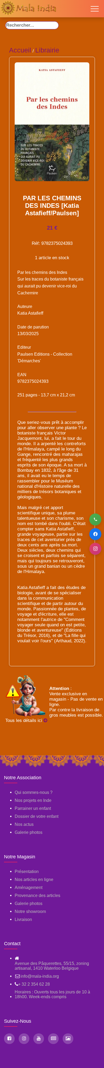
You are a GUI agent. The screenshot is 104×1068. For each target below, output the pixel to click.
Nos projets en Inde (33, 800)
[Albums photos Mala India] (68, 1038)
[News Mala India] (53, 1038)
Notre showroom (30, 911)
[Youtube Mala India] (38, 1038)
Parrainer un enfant (33, 808)
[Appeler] (95, 519)
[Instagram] (95, 549)
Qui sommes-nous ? (34, 792)
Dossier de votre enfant (36, 816)
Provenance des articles (37, 895)
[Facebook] (95, 534)
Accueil (20, 50)
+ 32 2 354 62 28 (34, 984)
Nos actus (24, 824)
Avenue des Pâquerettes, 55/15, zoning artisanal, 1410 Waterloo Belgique (52, 965)
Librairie (47, 50)
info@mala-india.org (40, 976)
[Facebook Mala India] (9, 1038)
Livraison (23, 919)
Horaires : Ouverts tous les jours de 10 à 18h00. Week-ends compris (52, 994)
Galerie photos (28, 832)
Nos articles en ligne (34, 879)
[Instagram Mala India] (24, 1038)
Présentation (27, 871)
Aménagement (28, 887)
